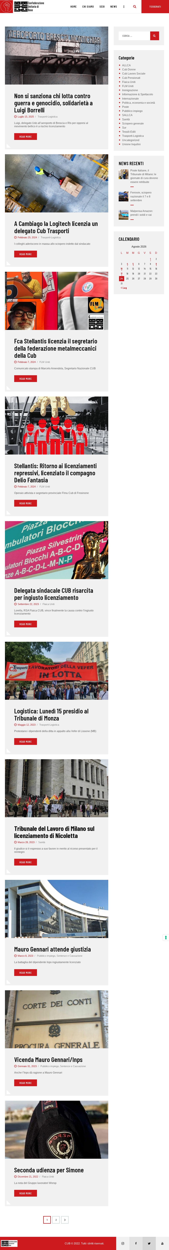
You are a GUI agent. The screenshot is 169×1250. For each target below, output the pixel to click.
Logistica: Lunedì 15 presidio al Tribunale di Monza (51, 714)
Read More (25, 136)
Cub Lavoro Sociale (133, 73)
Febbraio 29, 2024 (27, 237)
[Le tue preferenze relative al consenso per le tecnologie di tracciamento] (166, 937)
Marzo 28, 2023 (26, 842)
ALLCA (126, 65)
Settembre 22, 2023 (28, 604)
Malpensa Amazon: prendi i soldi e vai (141, 213)
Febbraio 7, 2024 (27, 362)
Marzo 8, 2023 (25, 955)
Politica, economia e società (138, 102)
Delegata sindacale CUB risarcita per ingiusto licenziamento (53, 594)
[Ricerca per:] (139, 35)
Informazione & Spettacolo (137, 94)
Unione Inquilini (131, 144)
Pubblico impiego (46, 955)
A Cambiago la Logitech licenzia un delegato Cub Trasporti (56, 227)
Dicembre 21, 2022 (28, 1176)
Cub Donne (129, 69)
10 (121, 268)
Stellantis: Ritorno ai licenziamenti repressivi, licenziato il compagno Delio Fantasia (55, 472)
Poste (125, 106)
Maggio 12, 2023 (26, 724)
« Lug (124, 287)
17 (121, 273)
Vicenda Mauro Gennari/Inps (48, 1059)
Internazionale (130, 98)
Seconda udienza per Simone (49, 1169)
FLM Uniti (44, 362)
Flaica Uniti (48, 604)
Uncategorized (130, 140)
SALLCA (127, 115)
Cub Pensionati (131, 77)
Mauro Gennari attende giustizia (52, 948)
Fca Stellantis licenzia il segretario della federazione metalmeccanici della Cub (55, 348)
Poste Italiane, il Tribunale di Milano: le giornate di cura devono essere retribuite (144, 176)
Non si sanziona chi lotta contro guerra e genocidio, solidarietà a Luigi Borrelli (53, 102)
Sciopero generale (133, 123)
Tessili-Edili (129, 131)
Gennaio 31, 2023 (27, 1066)
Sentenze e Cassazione (69, 955)
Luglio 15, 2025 (26, 116)
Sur (124, 127)
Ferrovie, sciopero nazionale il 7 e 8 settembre (141, 196)
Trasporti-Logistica (47, 116)
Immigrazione (130, 90)
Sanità (41, 842)
